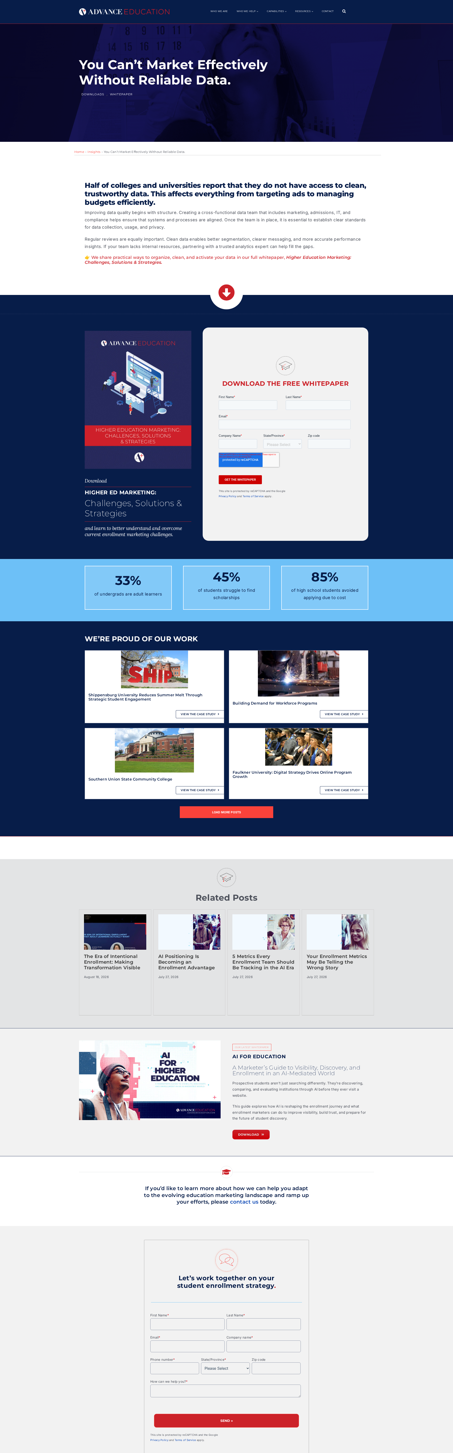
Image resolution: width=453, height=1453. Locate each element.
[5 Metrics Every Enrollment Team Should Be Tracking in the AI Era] (263, 938)
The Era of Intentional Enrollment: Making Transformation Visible (112, 961)
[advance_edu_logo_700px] (124, 10)
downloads (92, 94)
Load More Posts (226, 812)
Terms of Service (253, 496)
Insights (94, 152)
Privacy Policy (228, 496)
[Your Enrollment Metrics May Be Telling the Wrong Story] (338, 938)
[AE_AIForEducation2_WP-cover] (150, 1080)
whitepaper (121, 94)
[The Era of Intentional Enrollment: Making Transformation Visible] (115, 938)
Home (79, 152)
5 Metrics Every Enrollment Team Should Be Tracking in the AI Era (263, 961)
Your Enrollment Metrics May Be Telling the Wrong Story (337, 961)
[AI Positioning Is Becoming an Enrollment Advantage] (189, 938)
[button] (344, 11)
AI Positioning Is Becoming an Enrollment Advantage (186, 961)
